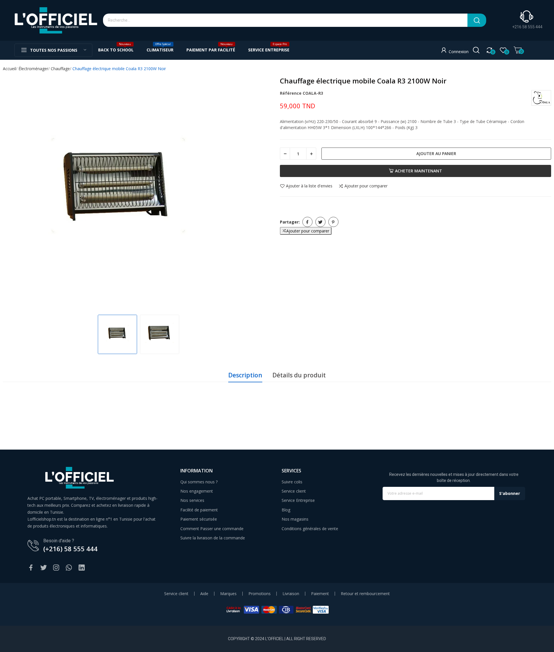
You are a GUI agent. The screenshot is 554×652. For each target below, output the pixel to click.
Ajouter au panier (436, 153)
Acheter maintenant (418, 171)
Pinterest (333, 222)
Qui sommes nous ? (199, 482)
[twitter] (43, 567)
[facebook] (30, 567)
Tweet (320, 222)
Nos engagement (196, 491)
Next (263, 193)
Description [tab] (245, 375)
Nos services (192, 500)
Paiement (320, 594)
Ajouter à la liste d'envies (309, 186)
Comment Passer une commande (212, 528)
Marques (228, 594)
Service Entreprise (298, 500)
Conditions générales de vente (310, 528)
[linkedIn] (81, 567)
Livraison (290, 594)
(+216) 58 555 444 (70, 548)
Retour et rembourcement (365, 594)
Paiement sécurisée (198, 519)
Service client (294, 491)
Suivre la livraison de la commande (212, 538)
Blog (286, 510)
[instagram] (56, 567)
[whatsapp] (68, 567)
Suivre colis (292, 482)
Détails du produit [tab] (299, 375)
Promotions (259, 594)
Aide (204, 594)
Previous (13, 193)
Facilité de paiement (199, 510)
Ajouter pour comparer (366, 186)
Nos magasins (295, 519)
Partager (307, 222)
